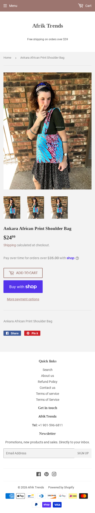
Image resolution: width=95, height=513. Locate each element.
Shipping (9, 245)
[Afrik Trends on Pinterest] (46, 475)
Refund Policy (47, 382)
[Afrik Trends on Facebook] (38, 475)
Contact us (47, 388)
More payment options (23, 299)
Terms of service (47, 393)
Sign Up (83, 453)
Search (48, 370)
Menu (13, 6)
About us (47, 376)
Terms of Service (47, 399)
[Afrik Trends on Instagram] (54, 475)
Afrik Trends (47, 26)
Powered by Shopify (61, 487)
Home (7, 57)
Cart (88, 6)
